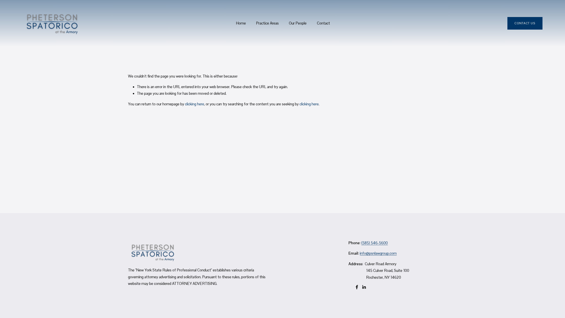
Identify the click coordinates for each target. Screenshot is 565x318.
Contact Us (524, 23)
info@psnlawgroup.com (378, 253)
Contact (323, 23)
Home (241, 23)
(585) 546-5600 (374, 242)
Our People (298, 23)
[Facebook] (357, 287)
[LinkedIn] (364, 287)
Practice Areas (267, 23)
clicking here (194, 104)
